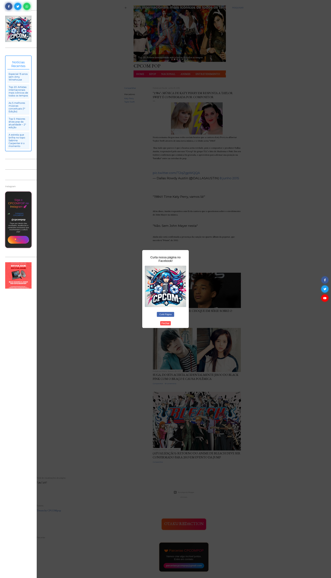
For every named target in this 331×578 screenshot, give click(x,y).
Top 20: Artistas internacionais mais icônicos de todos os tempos (18, 91)
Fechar (165, 323)
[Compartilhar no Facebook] (8, 6)
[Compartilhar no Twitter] (17, 6)
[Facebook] (324, 280)
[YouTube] (324, 298)
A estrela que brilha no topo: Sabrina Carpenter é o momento (17, 140)
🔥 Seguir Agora (18, 240)
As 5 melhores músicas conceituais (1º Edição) (17, 107)
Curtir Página (165, 314)
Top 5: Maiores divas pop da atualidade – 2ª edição (17, 123)
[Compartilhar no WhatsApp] (26, 6)
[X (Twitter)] (324, 289)
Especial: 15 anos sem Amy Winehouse (18, 77)
